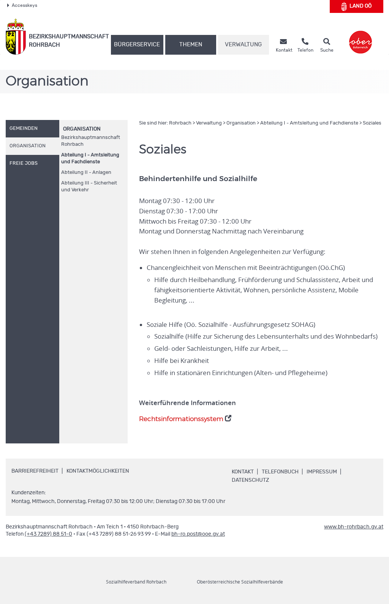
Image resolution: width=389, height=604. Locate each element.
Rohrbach (180, 123)
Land (360, 6)
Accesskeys (24, 5)
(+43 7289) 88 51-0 (48, 534)
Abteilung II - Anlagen (86, 172)
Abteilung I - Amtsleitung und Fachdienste (90, 158)
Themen (190, 44)
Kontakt (243, 472)
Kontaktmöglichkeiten (97, 471)
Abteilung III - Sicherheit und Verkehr (89, 186)
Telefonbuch (280, 472)
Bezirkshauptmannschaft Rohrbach (90, 141)
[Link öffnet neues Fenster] (360, 36)
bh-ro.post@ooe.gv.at (198, 534)
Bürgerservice (137, 44)
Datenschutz (250, 480)
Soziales (372, 123)
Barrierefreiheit (35, 471)
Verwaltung (243, 44)
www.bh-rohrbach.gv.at (353, 527)
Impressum (322, 472)
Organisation (82, 129)
